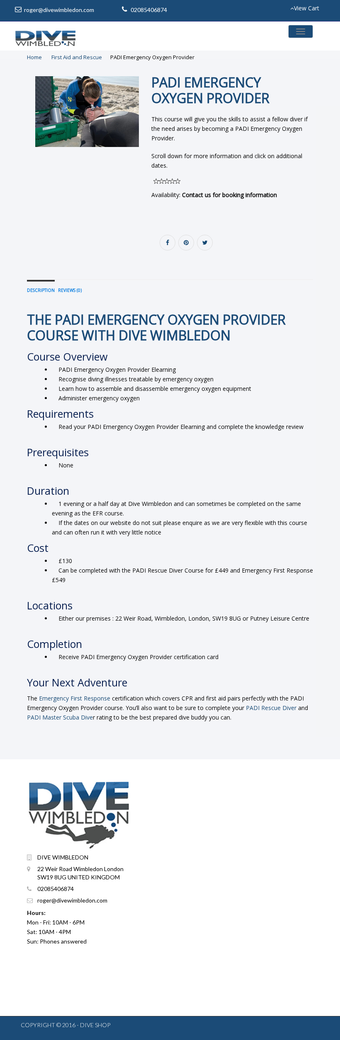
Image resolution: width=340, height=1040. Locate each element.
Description (41, 290)
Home (34, 57)
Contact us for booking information (229, 195)
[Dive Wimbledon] (46, 36)
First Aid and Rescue (76, 57)
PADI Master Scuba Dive (60, 717)
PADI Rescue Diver (271, 708)
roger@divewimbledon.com (59, 9)
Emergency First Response (74, 698)
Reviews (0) (70, 290)
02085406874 (149, 9)
